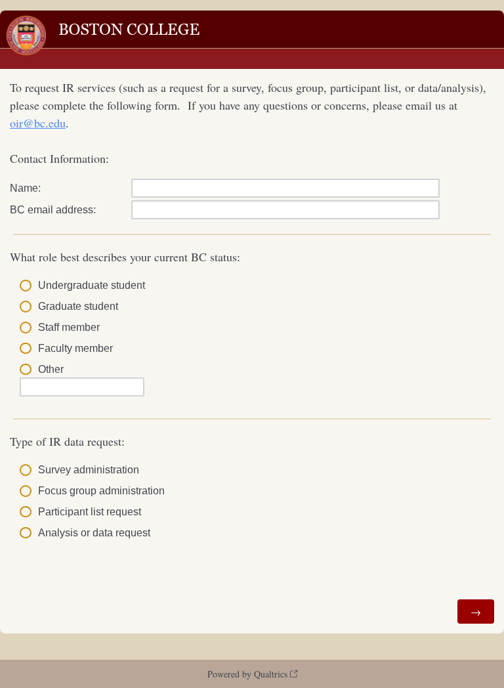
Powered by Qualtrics (247, 674)
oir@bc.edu (38, 123)
